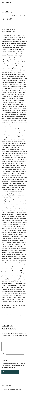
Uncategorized (20, 315)
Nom (3, 353)
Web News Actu (6, 2)
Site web (4, 360)
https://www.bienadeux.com (9, 31)
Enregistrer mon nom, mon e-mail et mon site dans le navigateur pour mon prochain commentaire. (13, 365)
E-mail (3, 357)
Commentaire (6, 341)
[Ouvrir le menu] (27, 2)
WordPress (19, 389)
